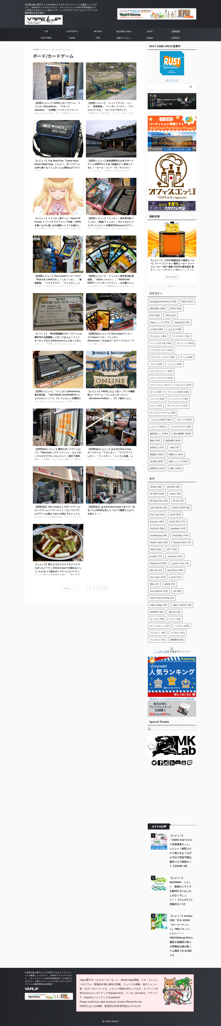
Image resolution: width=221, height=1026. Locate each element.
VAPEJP (31, 989)
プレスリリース (177, 405)
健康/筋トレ (159, 433)
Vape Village (158, 605)
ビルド (156, 405)
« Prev (66, 588)
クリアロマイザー (161, 350)
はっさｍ (157, 619)
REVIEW (98, 31)
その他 (156, 329)
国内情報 (173, 440)
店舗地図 (175, 31)
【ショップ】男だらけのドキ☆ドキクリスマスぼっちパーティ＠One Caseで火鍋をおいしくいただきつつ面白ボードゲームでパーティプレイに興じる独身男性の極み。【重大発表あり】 (58, 571)
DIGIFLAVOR (181, 507)
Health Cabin (159, 542)
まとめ (175, 329)
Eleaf (175, 514)
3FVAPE (157, 493)
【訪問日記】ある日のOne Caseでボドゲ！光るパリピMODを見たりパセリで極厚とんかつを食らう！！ (111, 510)
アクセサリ (158, 336)
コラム (156, 364)
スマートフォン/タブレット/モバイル (170, 385)
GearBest (178, 528)
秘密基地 (177, 639)
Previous (151, 251)
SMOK (169, 584)
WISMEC (156, 612)
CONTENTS (72, 31)
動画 (155, 440)
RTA (155, 315)
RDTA (176, 308)
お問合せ (175, 38)
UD (177, 591)
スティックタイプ (161, 378)
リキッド (184, 419)
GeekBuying (158, 535)
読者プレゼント (123, 38)
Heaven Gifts (182, 542)
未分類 (156, 461)
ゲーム (186, 357)
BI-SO (178, 500)
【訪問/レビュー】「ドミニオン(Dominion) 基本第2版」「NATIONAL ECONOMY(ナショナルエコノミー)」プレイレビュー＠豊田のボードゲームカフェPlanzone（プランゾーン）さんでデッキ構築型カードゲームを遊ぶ (57, 398)
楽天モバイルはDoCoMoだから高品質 (172, 698)
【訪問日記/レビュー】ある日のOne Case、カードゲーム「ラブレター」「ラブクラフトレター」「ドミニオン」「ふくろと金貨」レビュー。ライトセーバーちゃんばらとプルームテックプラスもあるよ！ (110, 456)
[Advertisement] (172, 792)
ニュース (157, 399)
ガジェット (185, 343)
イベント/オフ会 (160, 343)
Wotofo (175, 612)
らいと (175, 619)
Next (193, 251)
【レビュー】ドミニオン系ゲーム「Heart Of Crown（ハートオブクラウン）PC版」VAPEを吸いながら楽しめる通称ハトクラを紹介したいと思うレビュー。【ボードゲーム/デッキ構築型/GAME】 (57, 225)
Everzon (157, 521)
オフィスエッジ (159, 625)
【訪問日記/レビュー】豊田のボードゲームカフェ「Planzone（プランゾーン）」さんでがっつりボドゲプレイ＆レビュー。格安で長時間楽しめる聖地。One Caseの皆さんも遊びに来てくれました (58, 456)
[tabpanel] (172, 252)
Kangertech (158, 563)
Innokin (156, 556)
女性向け (157, 447)
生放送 (150, 38)
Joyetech (174, 556)
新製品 (156, 454)
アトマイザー (181, 336)
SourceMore (159, 591)
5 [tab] (176, 286)
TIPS (98, 38)
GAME (72, 38)
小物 (174, 447)
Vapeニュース (159, 322)
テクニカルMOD (178, 392)
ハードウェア (179, 399)
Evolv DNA (177, 521)
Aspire (175, 493)
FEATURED (46, 38)
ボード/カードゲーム (163, 412)
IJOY (171, 549)
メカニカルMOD (160, 419)
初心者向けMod (123, 31)
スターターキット (161, 371)
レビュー (157, 426)
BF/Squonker (159, 500)
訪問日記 (157, 468)
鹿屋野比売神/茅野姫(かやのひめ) (122, 1006)
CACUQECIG (158, 507)
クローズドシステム (162, 357)
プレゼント (157, 632)
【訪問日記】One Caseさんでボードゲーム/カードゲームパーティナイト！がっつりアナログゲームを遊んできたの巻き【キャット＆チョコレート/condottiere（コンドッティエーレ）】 (57, 513)
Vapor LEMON (181, 605)
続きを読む (172, 276)
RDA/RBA (157, 308)
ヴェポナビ (157, 639)
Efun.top (157, 514)
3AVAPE (173, 486)
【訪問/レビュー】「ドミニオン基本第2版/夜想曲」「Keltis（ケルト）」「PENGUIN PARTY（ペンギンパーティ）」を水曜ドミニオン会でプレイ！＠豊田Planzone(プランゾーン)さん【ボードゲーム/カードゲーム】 (111, 282)
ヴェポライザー (181, 426)
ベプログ (178, 632)
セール (156, 392)
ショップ (174, 364)
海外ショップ (178, 461)
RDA (154, 584)
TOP (46, 31)
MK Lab (156, 570)
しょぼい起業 (161, 651)
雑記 (175, 468)
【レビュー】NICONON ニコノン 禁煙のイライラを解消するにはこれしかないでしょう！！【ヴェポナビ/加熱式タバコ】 (181, 891)
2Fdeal (155, 486)
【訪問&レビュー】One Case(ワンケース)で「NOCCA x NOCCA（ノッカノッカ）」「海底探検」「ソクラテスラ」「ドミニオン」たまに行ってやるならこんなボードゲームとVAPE (58, 282)
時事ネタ (176, 454)
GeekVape (180, 535)
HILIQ (155, 549)
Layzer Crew (180, 563)
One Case (158, 577)
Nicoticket (175, 570)
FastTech (157, 528)
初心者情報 (182, 433)
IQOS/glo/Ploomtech (163, 301)
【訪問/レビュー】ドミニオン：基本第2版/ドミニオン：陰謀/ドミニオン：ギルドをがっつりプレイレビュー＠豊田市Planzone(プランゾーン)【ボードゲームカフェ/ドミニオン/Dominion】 (111, 225)
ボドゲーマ (172, 80)
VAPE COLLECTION (162, 598)
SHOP (150, 31)
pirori (176, 577)
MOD (187, 301)
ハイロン (182, 625)
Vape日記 (182, 322)
